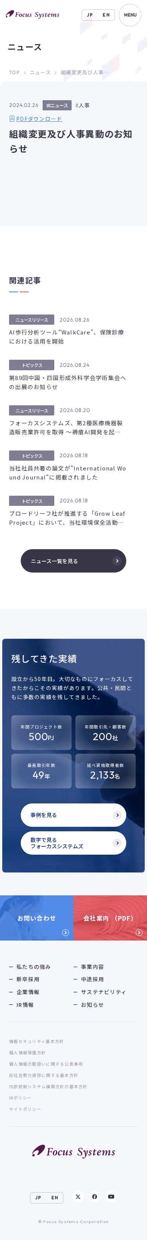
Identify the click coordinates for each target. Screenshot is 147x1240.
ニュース (40, 72)
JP (90, 15)
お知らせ (92, 1004)
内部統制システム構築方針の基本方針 (48, 1086)
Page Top (126, 1227)
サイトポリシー (25, 1109)
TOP (14, 72)
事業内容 (92, 966)
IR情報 (25, 1004)
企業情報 (28, 992)
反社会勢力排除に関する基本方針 (43, 1075)
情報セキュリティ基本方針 (36, 1041)
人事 (84, 105)
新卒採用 (28, 979)
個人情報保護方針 (27, 1052)
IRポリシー (20, 1098)
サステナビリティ (104, 992)
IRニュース (57, 105)
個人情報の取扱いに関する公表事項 (46, 1064)
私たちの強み (34, 966)
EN (106, 15)
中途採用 (92, 979)
